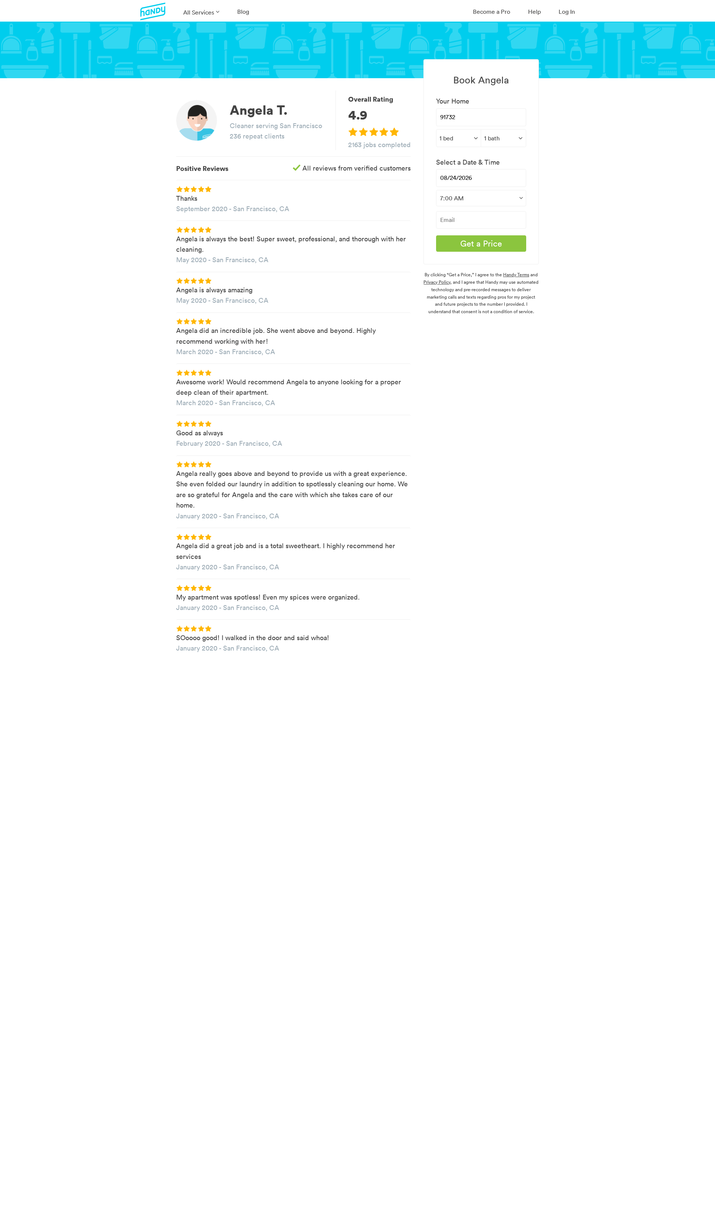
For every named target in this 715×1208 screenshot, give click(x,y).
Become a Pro (491, 11)
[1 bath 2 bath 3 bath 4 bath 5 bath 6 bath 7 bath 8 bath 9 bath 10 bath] (503, 138)
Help (534, 11)
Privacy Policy (436, 282)
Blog (243, 11)
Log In (567, 11)
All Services (198, 12)
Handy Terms (516, 274)
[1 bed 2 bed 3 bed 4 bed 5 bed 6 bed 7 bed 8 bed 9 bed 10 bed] (458, 138)
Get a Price (481, 243)
